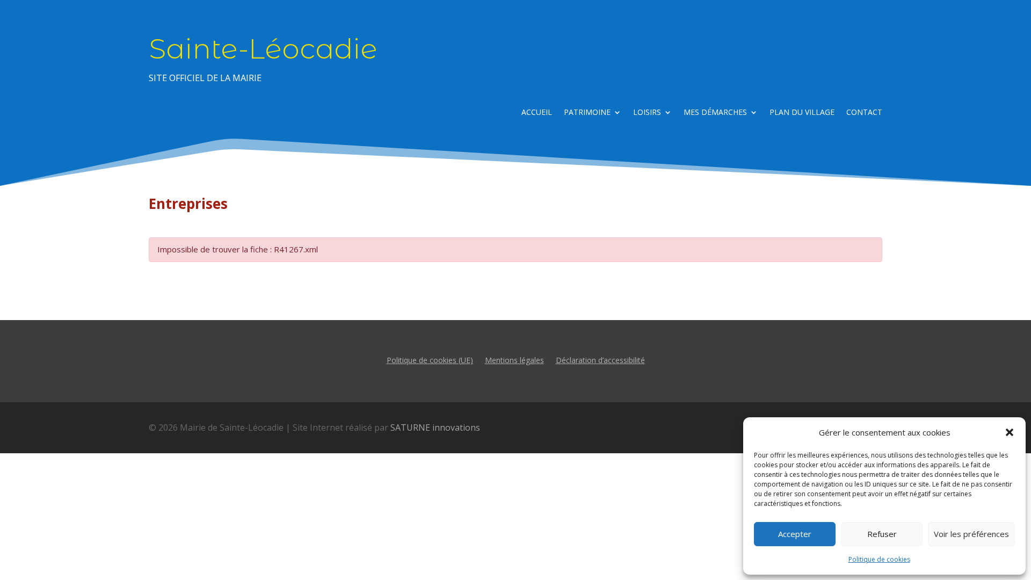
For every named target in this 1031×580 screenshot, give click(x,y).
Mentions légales (514, 359)
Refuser (882, 533)
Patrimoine (587, 112)
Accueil (536, 112)
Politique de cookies (879, 559)
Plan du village (801, 112)
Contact (864, 112)
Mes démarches (715, 112)
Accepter (794, 533)
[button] (1009, 432)
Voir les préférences (971, 533)
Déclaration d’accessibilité (600, 359)
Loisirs (647, 112)
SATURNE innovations (435, 427)
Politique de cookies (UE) (430, 359)
